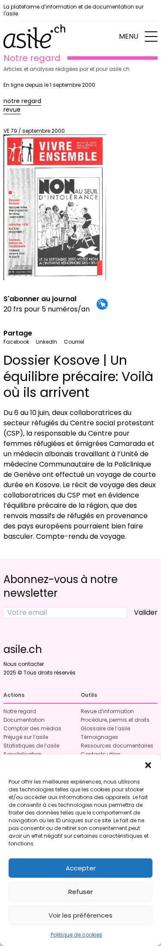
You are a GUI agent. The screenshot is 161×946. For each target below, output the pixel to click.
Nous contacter (23, 664)
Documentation (24, 719)
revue (12, 109)
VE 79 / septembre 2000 (34, 130)
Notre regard (19, 711)
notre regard (22, 101)
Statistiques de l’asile (31, 745)
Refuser (80, 891)
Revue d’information (107, 711)
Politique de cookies (76, 934)
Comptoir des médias (32, 728)
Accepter (81, 868)
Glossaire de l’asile (105, 728)
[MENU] (151, 36)
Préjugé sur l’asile (25, 737)
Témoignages (99, 737)
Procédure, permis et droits (115, 719)
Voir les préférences (80, 915)
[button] (148, 765)
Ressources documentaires (117, 745)
